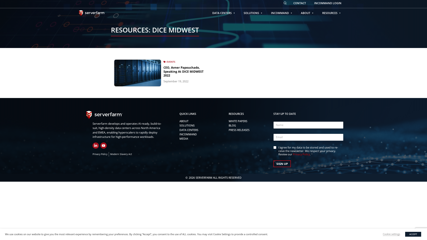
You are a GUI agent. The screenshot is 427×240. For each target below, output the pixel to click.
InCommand (280, 13)
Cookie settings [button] (391, 234)
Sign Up (282, 164)
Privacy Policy (301, 154)
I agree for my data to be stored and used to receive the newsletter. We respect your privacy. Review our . (308, 151)
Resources (329, 13)
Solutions (251, 13)
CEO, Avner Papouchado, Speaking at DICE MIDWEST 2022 (183, 71)
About (305, 13)
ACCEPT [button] (413, 234)
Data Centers (222, 13)
